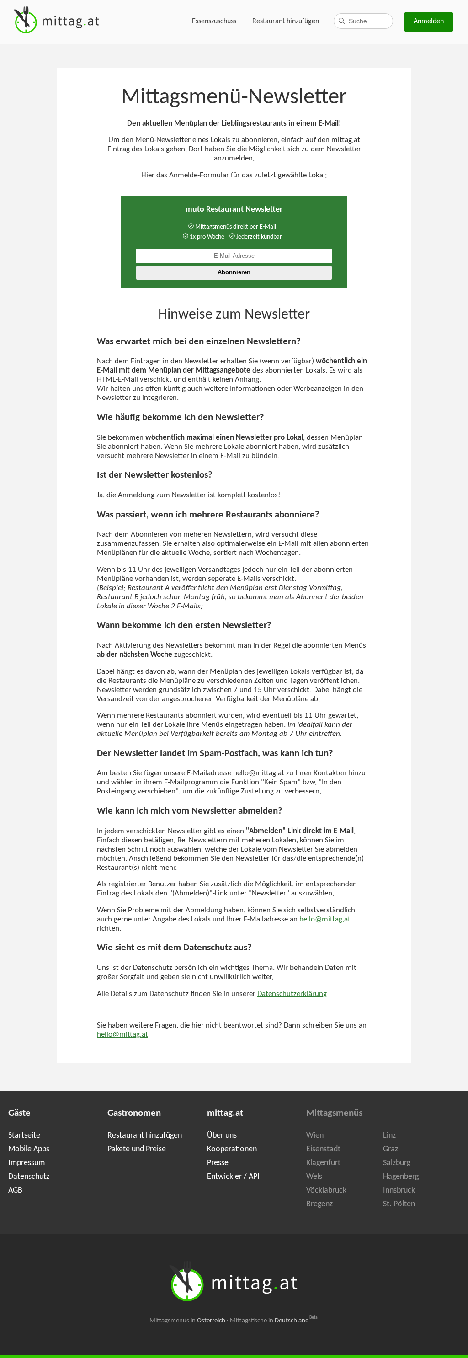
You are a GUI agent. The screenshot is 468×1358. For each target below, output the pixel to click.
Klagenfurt (323, 1163)
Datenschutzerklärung (292, 994)
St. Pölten (399, 1204)
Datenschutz (28, 1177)
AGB (15, 1190)
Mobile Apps (28, 1149)
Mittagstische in (274, 1320)
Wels (314, 1177)
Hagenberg (401, 1177)
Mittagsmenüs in (187, 1320)
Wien (315, 1136)
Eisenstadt (323, 1149)
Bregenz (319, 1204)
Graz (390, 1149)
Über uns (222, 1136)
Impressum (26, 1163)
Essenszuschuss (214, 21)
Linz (389, 1136)
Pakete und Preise (136, 1149)
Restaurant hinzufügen (285, 21)
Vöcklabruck (326, 1190)
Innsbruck (399, 1190)
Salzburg (396, 1163)
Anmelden (429, 21)
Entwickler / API (233, 1177)
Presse (218, 1163)
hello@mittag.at (325, 919)
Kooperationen (232, 1149)
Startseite (24, 1136)
